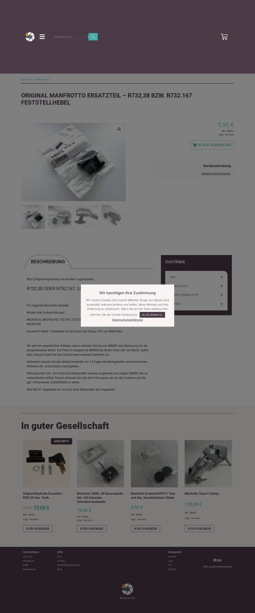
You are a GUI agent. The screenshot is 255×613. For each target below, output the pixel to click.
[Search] (93, 36)
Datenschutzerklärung (127, 320)
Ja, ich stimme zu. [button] (152, 314)
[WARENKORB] (224, 36)
